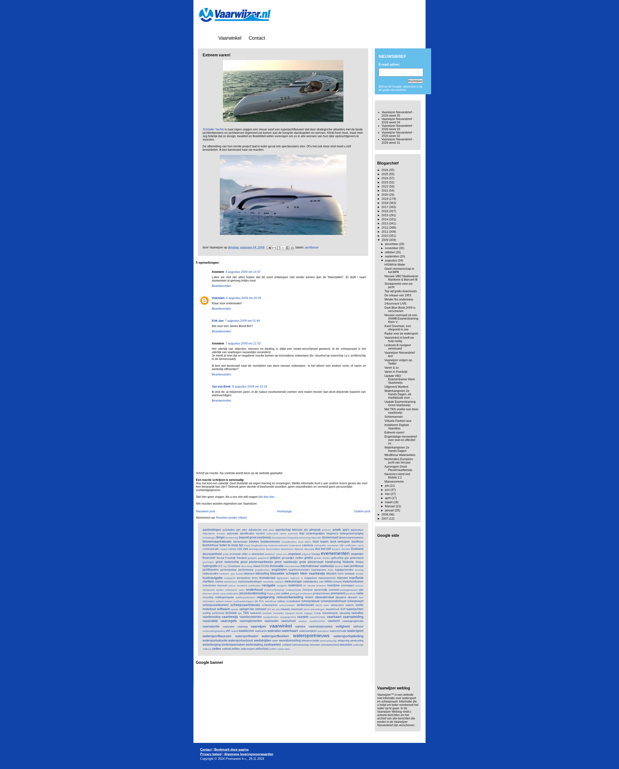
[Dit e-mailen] (274, 248)
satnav (281, 601)
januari (390, 510)
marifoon (208, 581)
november (392, 248)
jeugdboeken (262, 569)
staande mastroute (291, 609)
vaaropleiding (353, 617)
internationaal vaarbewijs (317, 566)
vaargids (303, 617)
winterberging (212, 644)
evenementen (335, 553)
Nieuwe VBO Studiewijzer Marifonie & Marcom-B (401, 278)
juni (388, 490)
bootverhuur (211, 545)
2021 (385, 190)
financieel (209, 558)
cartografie (320, 545)
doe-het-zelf (323, 549)
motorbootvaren (353, 581)
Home (204, 38)
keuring (359, 569)
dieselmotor (287, 549)
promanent (338, 593)
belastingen (209, 537)
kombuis (350, 573)
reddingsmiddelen (245, 597)
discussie (309, 549)
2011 (385, 231)
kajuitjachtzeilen (344, 569)
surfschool (218, 613)
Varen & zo (391, 367)
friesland (242, 557)
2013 (385, 223)
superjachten (354, 609)
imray (250, 566)
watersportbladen (246, 636)
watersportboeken (275, 636)
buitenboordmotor (278, 545)
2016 (385, 211)
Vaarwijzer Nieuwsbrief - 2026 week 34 (397, 120)
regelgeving (266, 597)
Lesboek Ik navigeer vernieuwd (397, 346)
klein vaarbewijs (312, 573)
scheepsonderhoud (333, 601)
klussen (331, 573)
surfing (207, 613)
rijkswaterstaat (324, 597)
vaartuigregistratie (352, 621)
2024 (385, 178)
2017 (385, 207)
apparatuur (357, 529)
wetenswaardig (328, 640)
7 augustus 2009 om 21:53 (243, 343)
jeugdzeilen (279, 569)
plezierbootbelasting (252, 593)
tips (240, 613)
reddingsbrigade (224, 597)
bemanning (232, 537)
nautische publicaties (249, 585)
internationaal (292, 566)
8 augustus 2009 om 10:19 (249, 386)
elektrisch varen (273, 554)
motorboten (209, 585)
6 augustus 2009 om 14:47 (243, 272)
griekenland (356, 557)
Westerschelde (310, 640)
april (388, 498)
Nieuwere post (205, 511)
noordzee (333, 585)
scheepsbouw (310, 601)
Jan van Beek (221, 386)
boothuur (357, 541)
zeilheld (226, 648)
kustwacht (230, 578)
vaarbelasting (212, 617)
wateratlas (274, 631)
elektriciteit (257, 553)
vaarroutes (272, 621)
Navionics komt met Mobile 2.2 (397, 475)
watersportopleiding (348, 636)
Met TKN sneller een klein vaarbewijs (401, 411)
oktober (390, 252)
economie (235, 553)
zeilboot (207, 649)
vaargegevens (288, 617)
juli (387, 485)
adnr (244, 529)
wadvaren (261, 630)
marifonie (356, 578)
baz (302, 533)
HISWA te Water (394, 264)
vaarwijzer (258, 626)
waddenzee (246, 631)
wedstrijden (262, 640)
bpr (241, 545)
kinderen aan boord (231, 573)
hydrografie (210, 566)
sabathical (270, 601)
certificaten (351, 545)
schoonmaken (287, 605)
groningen (208, 562)
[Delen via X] (283, 248)
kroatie (359, 573)
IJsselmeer (234, 566)
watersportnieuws (311, 635)
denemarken (273, 549)
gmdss (308, 558)
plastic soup (219, 593)
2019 (385, 199)
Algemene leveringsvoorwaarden (248, 754)
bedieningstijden (315, 533)
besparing (293, 537)
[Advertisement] (252, 674)
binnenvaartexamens (351, 537)
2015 (385, 215)
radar (359, 593)
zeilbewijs (358, 644)
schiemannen (270, 605)
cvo (239, 549)
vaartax (302, 621)
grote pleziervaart (311, 562)
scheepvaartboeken (216, 605)
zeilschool (262, 648)
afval (271, 530)
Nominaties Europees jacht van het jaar (398, 460)
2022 (385, 186)
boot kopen (321, 541)
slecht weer (322, 605)
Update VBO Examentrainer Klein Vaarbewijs (399, 379)
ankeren (326, 530)
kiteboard (248, 573)
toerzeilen (278, 613)
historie (348, 562)
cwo (245, 549)
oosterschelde (293, 590)
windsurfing (356, 640)
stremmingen (317, 609)
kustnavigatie (213, 578)
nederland (295, 585)
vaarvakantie (211, 626)
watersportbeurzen (217, 636)
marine (219, 581)
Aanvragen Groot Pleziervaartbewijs (398, 468)
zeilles (235, 648)
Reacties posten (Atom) (231, 517)
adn (238, 529)
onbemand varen (234, 590)
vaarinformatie (317, 617)
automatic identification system (246, 533)
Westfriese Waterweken (399, 455)
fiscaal (220, 557)
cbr (342, 545)
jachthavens (211, 569)
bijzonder (316, 537)
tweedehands (330, 613)
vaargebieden (271, 617)
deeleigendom (257, 549)
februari (390, 506)
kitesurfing (262, 573)
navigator (282, 585)
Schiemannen (393, 416)
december (392, 244)
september (392, 256)
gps (347, 557)
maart (389, 502)
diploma (299, 549)
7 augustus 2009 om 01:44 (242, 320)
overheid (334, 589)
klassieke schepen (284, 573)
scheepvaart (355, 601)
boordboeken (289, 541)
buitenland (295, 545)
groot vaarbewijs (286, 562)
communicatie (211, 548)
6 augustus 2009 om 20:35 (243, 298)
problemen (306, 593)
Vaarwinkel (229, 38)
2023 (385, 182)
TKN (246, 613)
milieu (328, 581)
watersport (355, 631)
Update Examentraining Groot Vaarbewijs (400, 403)
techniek (231, 613)
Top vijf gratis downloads (400, 291)
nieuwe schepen (316, 585)
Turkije (317, 613)
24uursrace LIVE (395, 303)
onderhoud (254, 589)
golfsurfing (337, 557)
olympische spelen (213, 590)
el (250, 554)
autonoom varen (276, 533)
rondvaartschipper (244, 601)
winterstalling (254, 644)
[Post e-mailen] (268, 247)
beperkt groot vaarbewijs (255, 537)
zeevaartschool (330, 644)
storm (307, 609)
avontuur (293, 533)
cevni (360, 545)
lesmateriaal (267, 578)
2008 (385, 514)
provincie (351, 593)
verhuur (358, 626)
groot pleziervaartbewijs (257, 562)
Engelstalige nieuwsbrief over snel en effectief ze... (400, 440)
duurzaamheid (212, 554)
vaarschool (288, 621)
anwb (336, 529)
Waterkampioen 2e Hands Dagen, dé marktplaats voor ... (398, 394)
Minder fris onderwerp (398, 299)
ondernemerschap (274, 590)
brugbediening (259, 545)
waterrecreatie (338, 630)
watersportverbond (240, 640)
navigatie (268, 585)
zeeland (286, 644)
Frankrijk (230, 557)
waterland (323, 631)
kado (330, 569)
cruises (224, 549)
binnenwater (240, 541)
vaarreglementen (251, 621)
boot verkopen (340, 541)
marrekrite (268, 581)
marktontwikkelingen (250, 581)
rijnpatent (340, 597)
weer (275, 640)
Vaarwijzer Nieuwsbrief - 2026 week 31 (397, 141)
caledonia (307, 545)
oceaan (359, 585)
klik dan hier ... (267, 497)
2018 (385, 203)
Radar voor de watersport (401, 333)
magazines (310, 577)
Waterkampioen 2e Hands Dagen (396, 449)
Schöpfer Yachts (214, 129)
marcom (342, 578)
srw (278, 609)
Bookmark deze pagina (231, 749)
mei (388, 494)
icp (225, 566)
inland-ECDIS (261, 566)
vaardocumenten (251, 617)
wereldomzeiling (290, 640)
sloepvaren (337, 605)
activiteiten (228, 529)
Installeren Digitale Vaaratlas (396, 426)
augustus (391, 260)
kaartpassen (318, 569)
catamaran (333, 545)
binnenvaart (330, 537)
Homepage (284, 511)
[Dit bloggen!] (278, 248)
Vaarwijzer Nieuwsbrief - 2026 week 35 (397, 114)
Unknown (218, 298)
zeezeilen (345, 644)
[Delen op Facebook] (287, 248)
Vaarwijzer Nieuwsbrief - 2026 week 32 (397, 134)
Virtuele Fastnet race (398, 421)
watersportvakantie (215, 640)
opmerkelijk (320, 589)
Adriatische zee (258, 529)
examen (357, 554)
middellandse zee (313, 581)
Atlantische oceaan (214, 533)
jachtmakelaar (228, 569)
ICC (220, 566)
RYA (261, 601)
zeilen (216, 648)
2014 (385, 219)
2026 (385, 170)
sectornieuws (305, 605)
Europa (315, 553)
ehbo (245, 553)
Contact (257, 38)
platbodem (232, 593)
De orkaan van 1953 (397, 295)
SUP (343, 609)
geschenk (263, 558)
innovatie (277, 566)
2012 (385, 227)
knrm (341, 573)
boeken (254, 541)
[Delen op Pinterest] (292, 248)
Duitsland (357, 549)
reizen (309, 597)
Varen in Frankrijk (395, 371)
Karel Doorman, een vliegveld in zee (397, 327)
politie (277, 593)
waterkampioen (308, 630)
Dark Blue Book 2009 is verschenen (399, 309)
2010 (385, 236)
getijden (275, 558)
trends (299, 613)
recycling (208, 597)
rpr (256, 601)
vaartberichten (317, 621)
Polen (270, 593)
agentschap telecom (289, 529)
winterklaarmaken (233, 644)
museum (222, 585)
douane (336, 549)
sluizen (350, 605)
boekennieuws (270, 541)
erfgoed (306, 554)
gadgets (252, 558)
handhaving (333, 562)
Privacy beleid (210, 754)
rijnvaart (352, 597)
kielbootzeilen (210, 573)
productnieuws (321, 593)
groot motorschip (227, 562)
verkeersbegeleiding (214, 631)
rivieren (229, 601)
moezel (337, 581)
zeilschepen (248, 648)
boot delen (304, 541)
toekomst (255, 613)
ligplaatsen (283, 578)
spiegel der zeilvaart (252, 609)
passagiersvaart (349, 590)
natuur (232, 585)
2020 (385, 194)
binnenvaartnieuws (217, 541)
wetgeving (343, 640)
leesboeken (244, 577)
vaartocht (334, 621)
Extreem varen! (394, 432)
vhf (228, 631)
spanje (234, 609)
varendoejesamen (321, 626)
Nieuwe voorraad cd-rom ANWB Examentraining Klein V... (401, 319)
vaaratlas (357, 613)
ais (306, 529)
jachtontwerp (245, 569)
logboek (294, 578)
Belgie (220, 537)
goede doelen (322, 558)
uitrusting (344, 613)
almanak (315, 529)
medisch (279, 581)
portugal (294, 593)
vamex (300, 626)
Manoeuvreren (394, 481)
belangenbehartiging (351, 533)
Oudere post (362, 511)
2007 (385, 518)
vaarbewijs (230, 617)
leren (255, 577)
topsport (290, 613)
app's (345, 529)
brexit (247, 545)
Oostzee (307, 589)
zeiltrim (273, 649)
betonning (305, 537)
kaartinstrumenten (299, 569)
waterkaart (290, 631)
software (223, 609)
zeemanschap (300, 644)
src (269, 609)
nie (304, 585)
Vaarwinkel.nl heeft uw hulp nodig (399, 339)
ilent (244, 566)
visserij (234, 631)
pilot (361, 589)
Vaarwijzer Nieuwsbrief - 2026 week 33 (397, 127)
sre (273, 609)
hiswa (359, 562)
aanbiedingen (212, 529)
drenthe (345, 549)
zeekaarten (272, 644)
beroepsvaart (279, 537)
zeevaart (315, 644)
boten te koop (229, 545)
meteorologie (293, 581)
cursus (232, 548)
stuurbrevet (332, 609)
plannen (207, 593)
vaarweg (242, 626)
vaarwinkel (281, 625)
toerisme (267, 613)
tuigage (308, 613)
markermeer (230, 581)
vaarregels (229, 621)
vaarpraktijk (210, 621)
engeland (294, 554)
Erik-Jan (217, 320)
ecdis (225, 554)
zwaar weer (284, 649)
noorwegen (347, 585)
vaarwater (229, 626)
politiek (285, 593)
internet (339, 566)
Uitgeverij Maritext (396, 386)
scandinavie (293, 601)
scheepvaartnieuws (245, 605)
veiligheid (343, 626)
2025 (385, 174)
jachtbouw (311, 247)
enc (285, 554)
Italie (346, 566)
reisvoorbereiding (290, 597)
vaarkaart (334, 617)
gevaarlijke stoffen (292, 557)
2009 (385, 240)
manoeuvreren (327, 577)
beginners (332, 533)
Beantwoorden (221, 286)
